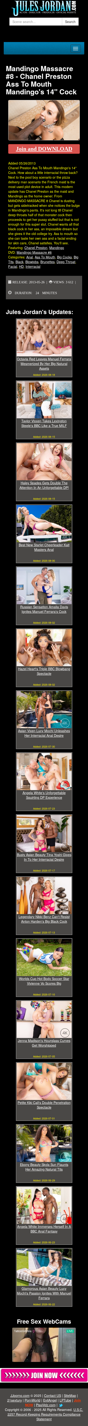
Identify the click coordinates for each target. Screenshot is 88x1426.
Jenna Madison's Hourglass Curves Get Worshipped (44, 1043)
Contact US (52, 1395)
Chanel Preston (35, 247)
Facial (12, 266)
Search (70, 21)
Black (19, 261)
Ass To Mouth (45, 257)
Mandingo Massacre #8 (34, 252)
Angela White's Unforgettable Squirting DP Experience (44, 795)
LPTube (65, 1400)
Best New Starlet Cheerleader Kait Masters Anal (44, 547)
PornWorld (32, 1400)
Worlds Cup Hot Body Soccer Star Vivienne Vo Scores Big (44, 981)
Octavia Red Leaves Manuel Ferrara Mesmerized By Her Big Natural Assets (44, 364)
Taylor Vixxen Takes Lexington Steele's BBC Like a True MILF (44, 423)
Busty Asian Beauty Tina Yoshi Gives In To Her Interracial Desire (44, 857)
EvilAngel (50, 1400)
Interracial (33, 266)
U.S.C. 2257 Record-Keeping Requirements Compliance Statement (45, 1414)
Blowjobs (31, 261)
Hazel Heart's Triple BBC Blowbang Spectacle (44, 671)
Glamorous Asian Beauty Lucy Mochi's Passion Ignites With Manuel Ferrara (44, 1293)
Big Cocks (64, 257)
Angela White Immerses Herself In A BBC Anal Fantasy (44, 1229)
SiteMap (70, 1395)
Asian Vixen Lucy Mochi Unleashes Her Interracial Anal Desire (44, 733)
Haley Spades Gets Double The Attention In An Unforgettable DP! (44, 485)
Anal (29, 257)
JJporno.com (20, 1395)
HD (21, 266)
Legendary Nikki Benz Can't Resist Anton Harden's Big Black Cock (44, 919)
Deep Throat (66, 261)
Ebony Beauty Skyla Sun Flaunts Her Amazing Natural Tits (44, 1167)
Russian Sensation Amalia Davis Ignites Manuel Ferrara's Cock (44, 609)
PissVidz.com (46, 1405)
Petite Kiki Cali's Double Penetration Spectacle (44, 1105)
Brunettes (47, 261)
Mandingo (56, 247)
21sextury (14, 1400)
